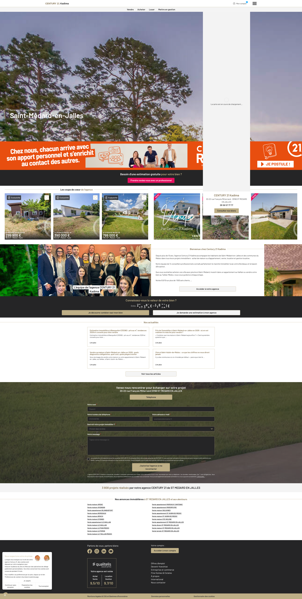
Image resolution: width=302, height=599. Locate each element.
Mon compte (241, 3)
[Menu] (255, 3)
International (157, 579)
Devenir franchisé (159, 566)
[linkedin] (103, 551)
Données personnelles (160, 596)
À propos (155, 576)
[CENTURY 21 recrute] (151, 155)
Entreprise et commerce (162, 569)
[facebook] (89, 551)
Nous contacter (158, 582)
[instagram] (96, 551)
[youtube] (111, 551)
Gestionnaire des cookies (204, 596)
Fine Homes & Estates (161, 573)
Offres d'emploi (158, 563)
